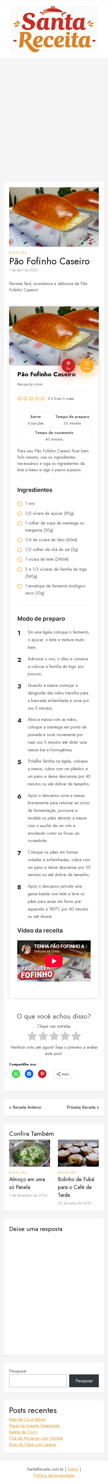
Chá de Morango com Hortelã (36, 1438)
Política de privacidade (54, 1475)
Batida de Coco (23, 1432)
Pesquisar (17, 1371)
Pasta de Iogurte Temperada (34, 1426)
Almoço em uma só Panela (27, 1183)
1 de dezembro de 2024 (28, 1195)
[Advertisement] (54, 120)
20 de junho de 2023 (74, 1203)
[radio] (32, 1037)
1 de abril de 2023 (23, 270)
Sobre (73, 1469)
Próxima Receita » (83, 1107)
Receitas (18, 252)
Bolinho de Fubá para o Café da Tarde (76, 1187)
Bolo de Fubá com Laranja (32, 1445)
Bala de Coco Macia (27, 1419)
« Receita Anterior (25, 1107)
